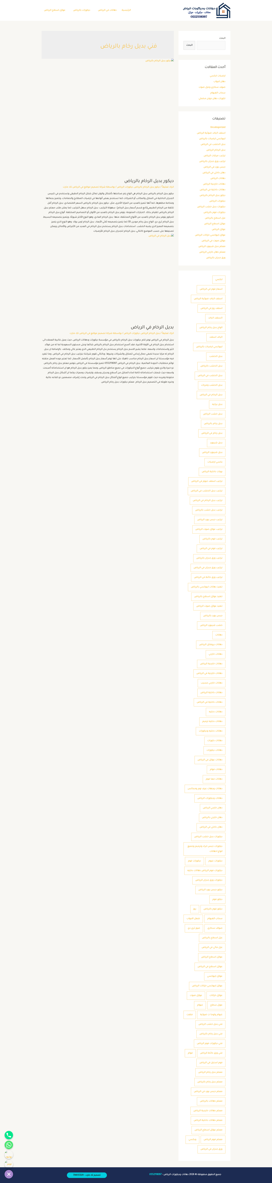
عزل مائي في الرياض (212, 947)
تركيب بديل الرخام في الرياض (207, 500)
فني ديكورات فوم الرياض (209, 1043)
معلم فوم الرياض (213, 1139)
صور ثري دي (194, 928)
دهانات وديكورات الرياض (209, 798)
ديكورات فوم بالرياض (214, 212)
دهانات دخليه (215, 712)
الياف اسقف (215, 337)
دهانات (218, 635)
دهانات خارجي (215, 654)
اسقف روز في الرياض (211, 308)
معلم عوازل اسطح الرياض (208, 1130)
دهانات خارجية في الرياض (209, 673)
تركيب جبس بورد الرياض (209, 520)
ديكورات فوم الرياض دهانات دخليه (204, 870)
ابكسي (218, 279)
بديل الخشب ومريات (211, 385)
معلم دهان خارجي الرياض (212, 252)
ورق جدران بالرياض (215, 258)
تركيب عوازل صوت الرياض (208, 529)
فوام (190, 1053)
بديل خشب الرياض (212, 414)
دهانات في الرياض (107, 10)
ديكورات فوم (194, 861)
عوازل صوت (196, 995)
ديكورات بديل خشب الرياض (211, 207)
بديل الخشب (215, 356)
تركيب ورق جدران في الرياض (208, 568)
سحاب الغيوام (217, 93)
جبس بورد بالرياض (212, 616)
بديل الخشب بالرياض (211, 366)
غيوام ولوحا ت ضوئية (211, 1015)
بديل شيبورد (216, 443)
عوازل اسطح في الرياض (210, 967)
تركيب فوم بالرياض (212, 539)
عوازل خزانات (216, 995)
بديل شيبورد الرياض (212, 452)
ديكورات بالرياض (81, 10)
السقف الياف (215, 318)
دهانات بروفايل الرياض (210, 644)
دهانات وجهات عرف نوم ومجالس (205, 789)
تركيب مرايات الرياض (214, 156)
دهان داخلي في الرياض (214, 173)
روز (194, 909)
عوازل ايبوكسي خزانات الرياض (210, 235)
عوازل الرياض (218, 229)
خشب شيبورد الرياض (211, 625)
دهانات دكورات (214, 741)
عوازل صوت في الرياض (213, 241)
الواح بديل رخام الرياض (210, 327)
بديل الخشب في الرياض (213, 144)
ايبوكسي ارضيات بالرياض (212, 139)
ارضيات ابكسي (217, 76)
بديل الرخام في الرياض (211, 395)
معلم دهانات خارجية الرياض (207, 1111)
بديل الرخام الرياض (215, 150)
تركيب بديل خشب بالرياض (208, 510)
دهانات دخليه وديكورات (210, 731)
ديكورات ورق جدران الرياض (208, 880)
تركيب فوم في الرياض (211, 548)
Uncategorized (217, 127)
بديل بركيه (217, 404)
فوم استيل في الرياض (210, 1063)
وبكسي (192, 1139)
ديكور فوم (217, 899)
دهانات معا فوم (214, 779)
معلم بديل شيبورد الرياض (211, 246)
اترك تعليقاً (168, 187)
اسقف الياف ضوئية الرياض (211, 133)
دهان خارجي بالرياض (212, 817)
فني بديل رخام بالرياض (210, 1034)
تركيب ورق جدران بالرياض (212, 161)
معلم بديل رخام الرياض (210, 1072)
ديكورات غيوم (215, 861)
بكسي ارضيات (214, 462)
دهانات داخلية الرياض (211, 693)
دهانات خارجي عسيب (211, 683)
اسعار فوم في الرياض (211, 289)
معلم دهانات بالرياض (211, 1101)
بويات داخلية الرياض (212, 472)
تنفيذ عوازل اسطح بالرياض (208, 596)
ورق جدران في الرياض (211, 1149)
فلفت (190, 1015)
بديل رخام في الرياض (211, 433)
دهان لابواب (219, 81)
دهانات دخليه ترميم (212, 721)
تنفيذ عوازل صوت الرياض (209, 606)
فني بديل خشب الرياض (210, 1024)
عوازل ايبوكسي (214, 976)
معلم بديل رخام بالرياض (209, 1082)
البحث (222, 38)
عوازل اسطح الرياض (54, 10)
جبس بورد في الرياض (214, 167)
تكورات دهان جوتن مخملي (212, 98)
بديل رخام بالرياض (213, 424)
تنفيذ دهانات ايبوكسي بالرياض (206, 587)
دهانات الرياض (217, 178)
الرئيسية (126, 10)
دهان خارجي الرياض (212, 808)
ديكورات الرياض (217, 201)
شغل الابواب (193, 918)
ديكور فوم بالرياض (213, 909)
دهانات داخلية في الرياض (212, 190)
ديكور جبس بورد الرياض (210, 890)
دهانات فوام (216, 769)
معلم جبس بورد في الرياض (208, 1091)
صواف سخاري (214, 928)
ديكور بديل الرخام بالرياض (212, 195)
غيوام (200, 1005)
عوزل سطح (216, 1005)
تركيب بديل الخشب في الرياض (206, 491)
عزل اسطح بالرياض (215, 218)
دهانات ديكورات (214, 750)
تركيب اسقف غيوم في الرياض (206, 481)
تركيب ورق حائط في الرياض (208, 577)
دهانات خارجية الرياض (214, 184)
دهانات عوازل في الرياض (210, 760)
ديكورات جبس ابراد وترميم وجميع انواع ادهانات (205, 849)
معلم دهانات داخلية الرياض (208, 1120)
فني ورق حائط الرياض (211, 1053)
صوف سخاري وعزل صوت (212, 87)
